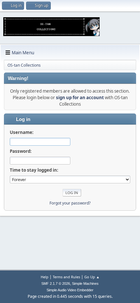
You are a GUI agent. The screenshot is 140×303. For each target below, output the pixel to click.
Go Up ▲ (92, 276)
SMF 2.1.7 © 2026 (55, 283)
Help (45, 276)
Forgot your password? (70, 203)
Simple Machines (85, 283)
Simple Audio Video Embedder (70, 290)
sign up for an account (80, 97)
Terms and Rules (66, 276)
